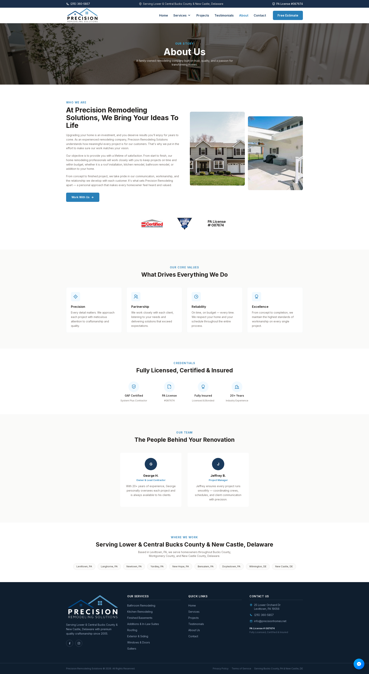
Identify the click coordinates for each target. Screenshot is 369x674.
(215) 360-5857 (264, 615)
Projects (202, 15)
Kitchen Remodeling (140, 611)
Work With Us (80, 197)
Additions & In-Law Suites (143, 624)
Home (163, 15)
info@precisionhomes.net (270, 621)
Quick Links (198, 596)
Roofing (132, 630)
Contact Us (259, 596)
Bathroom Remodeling (141, 605)
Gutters (131, 648)
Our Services (138, 596)
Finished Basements (139, 617)
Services (180, 15)
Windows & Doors (138, 642)
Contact (260, 15)
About (243, 15)
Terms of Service (241, 668)
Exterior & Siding (137, 636)
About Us (194, 630)
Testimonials (224, 15)
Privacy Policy (221, 668)
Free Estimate (288, 15)
